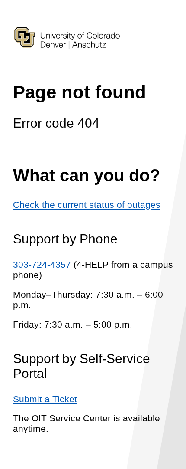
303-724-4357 (42, 264)
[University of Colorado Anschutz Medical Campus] (67, 64)
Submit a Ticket (45, 399)
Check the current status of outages (86, 205)
